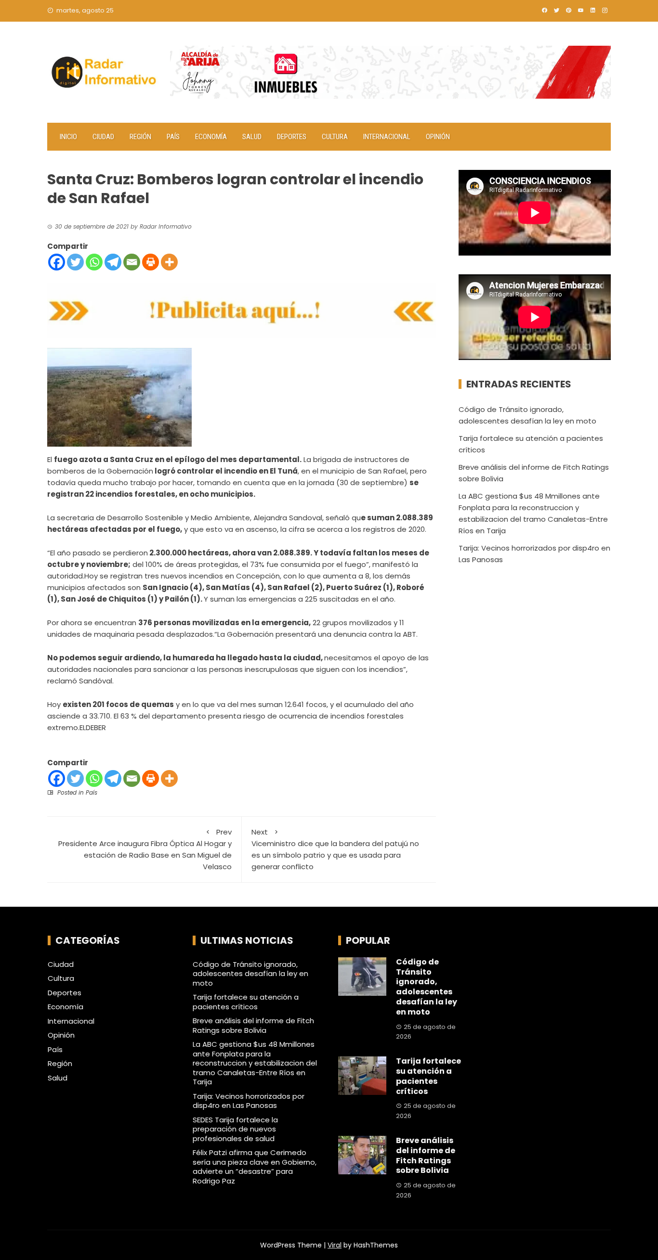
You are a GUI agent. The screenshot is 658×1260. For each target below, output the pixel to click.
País (173, 136)
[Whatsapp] (94, 262)
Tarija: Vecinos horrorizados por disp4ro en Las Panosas (248, 1101)
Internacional (386, 136)
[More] (169, 262)
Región (140, 136)
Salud (252, 136)
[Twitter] (75, 262)
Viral (335, 1245)
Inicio (68, 136)
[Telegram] (113, 262)
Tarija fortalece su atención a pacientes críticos (246, 1002)
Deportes (291, 136)
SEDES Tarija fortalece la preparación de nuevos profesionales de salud (235, 1129)
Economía (211, 136)
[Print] (150, 262)
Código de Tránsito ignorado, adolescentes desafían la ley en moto (250, 973)
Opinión (438, 136)
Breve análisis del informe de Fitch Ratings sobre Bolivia (253, 1025)
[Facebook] (56, 262)
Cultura (335, 136)
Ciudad (103, 136)
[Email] (131, 262)
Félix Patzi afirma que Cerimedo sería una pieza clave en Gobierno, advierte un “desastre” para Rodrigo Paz (254, 1166)
